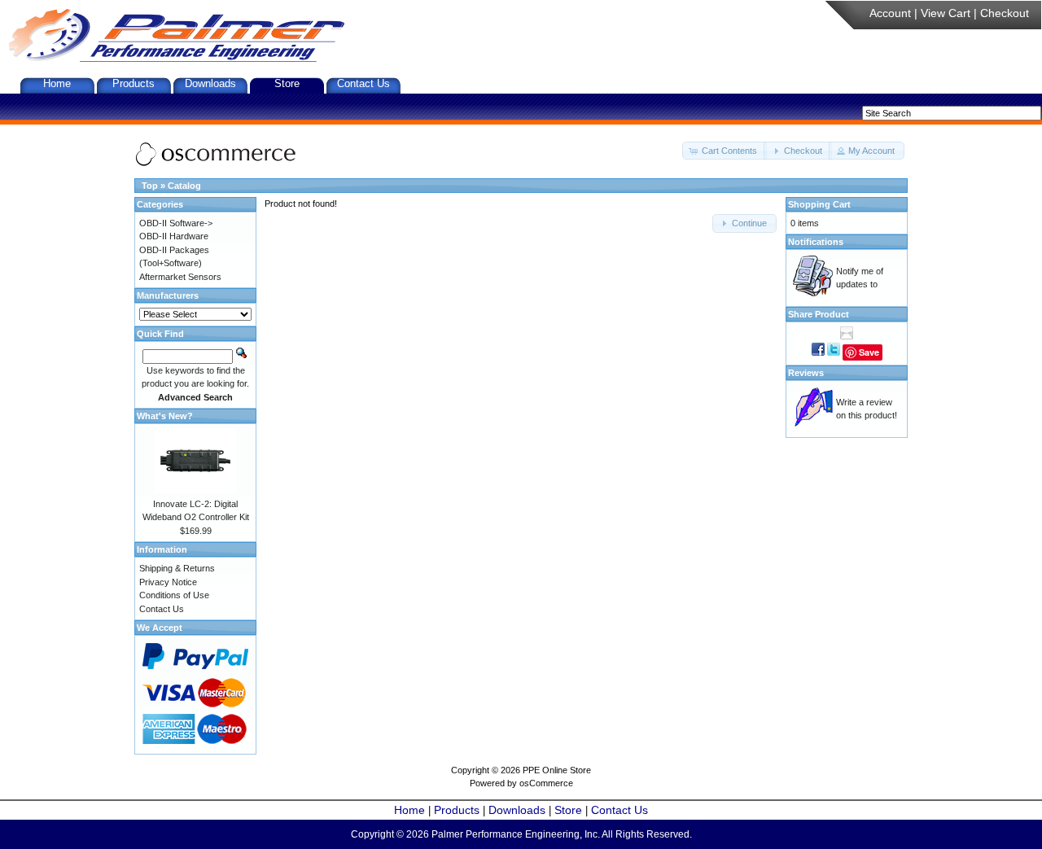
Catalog (184, 185)
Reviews (806, 373)
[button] (724, 151)
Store (287, 83)
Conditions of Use (174, 595)
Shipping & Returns (177, 568)
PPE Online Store (557, 770)
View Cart (945, 13)
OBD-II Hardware (173, 236)
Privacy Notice (168, 582)
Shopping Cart (819, 204)
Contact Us (363, 83)
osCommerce (546, 783)
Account (890, 13)
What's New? (165, 416)
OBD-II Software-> (175, 223)
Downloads (210, 83)
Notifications (815, 242)
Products (133, 83)
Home (57, 83)
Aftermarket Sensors (180, 277)
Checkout (1004, 13)
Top (150, 185)
